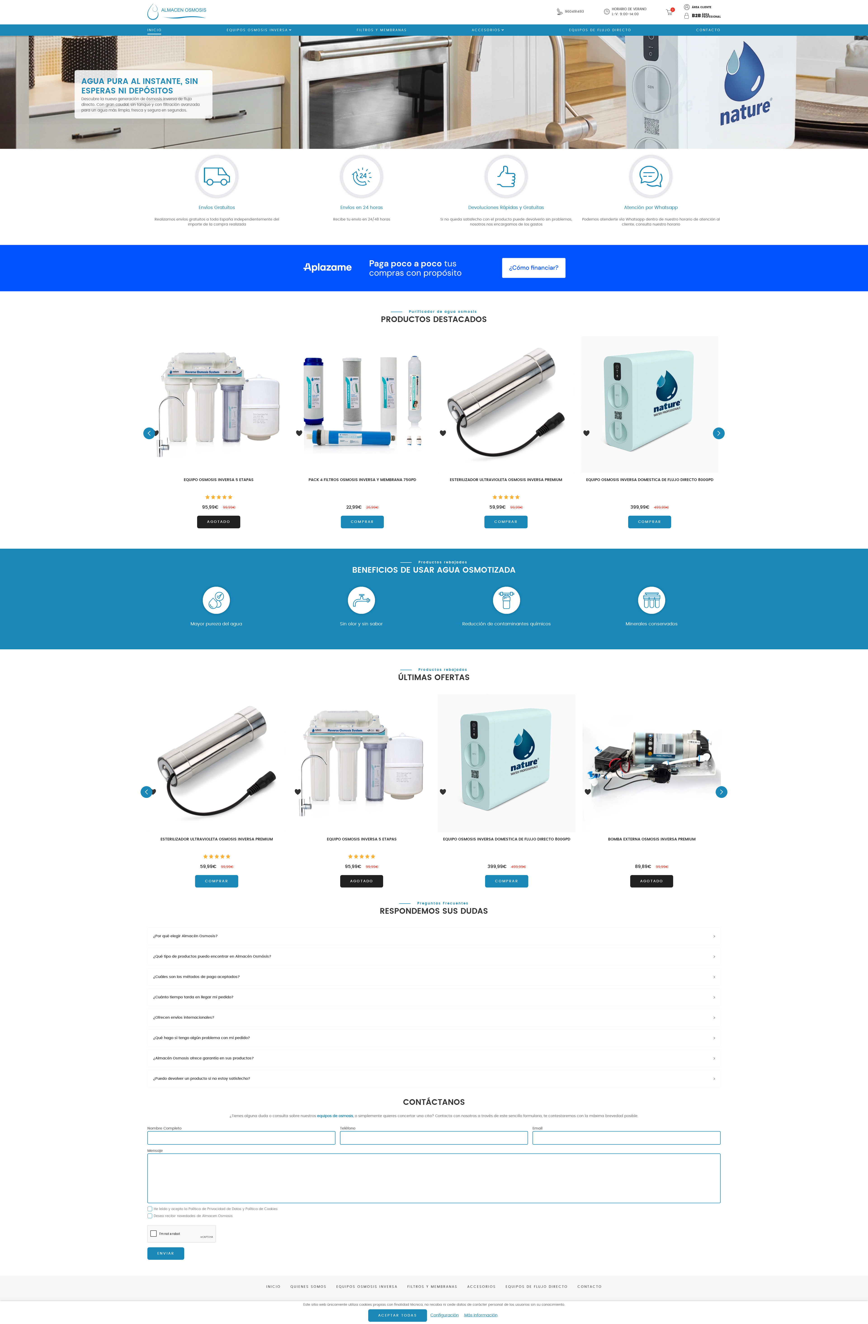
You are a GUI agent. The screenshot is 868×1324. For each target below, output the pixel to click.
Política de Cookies (261, 1209)
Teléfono (347, 1128)
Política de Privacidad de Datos (215, 1209)
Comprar (362, 522)
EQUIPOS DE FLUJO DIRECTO (600, 30)
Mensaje (155, 1151)
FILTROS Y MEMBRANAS (382, 30)
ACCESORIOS (486, 30)
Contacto (708, 30)
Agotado (218, 522)
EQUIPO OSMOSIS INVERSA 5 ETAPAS (219, 480)
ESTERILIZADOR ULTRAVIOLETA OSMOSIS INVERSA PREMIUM (506, 480)
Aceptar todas (397, 1315)
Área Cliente (701, 7)
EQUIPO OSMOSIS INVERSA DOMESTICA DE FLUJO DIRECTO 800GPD (649, 480)
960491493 (574, 11)
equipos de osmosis (335, 1116)
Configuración (444, 1315)
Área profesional (706, 15)
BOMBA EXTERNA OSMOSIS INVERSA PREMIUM (652, 839)
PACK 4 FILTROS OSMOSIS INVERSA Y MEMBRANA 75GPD (362, 480)
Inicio (154, 30)
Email (537, 1128)
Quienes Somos (308, 1286)
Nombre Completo (164, 1128)
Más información (481, 1315)
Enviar (165, 1253)
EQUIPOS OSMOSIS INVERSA (257, 30)
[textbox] (434, 936)
